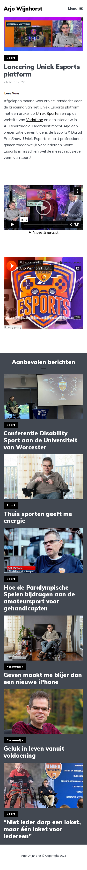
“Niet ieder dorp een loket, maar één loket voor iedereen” (42, 829)
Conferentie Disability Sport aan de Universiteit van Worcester (40, 440)
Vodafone (34, 119)
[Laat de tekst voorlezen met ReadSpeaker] (12, 94)
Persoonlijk (15, 666)
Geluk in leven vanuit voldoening (34, 752)
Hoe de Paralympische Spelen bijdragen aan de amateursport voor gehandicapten (39, 598)
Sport (11, 58)
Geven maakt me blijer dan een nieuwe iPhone (43, 678)
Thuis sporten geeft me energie (38, 517)
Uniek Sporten (48, 113)
